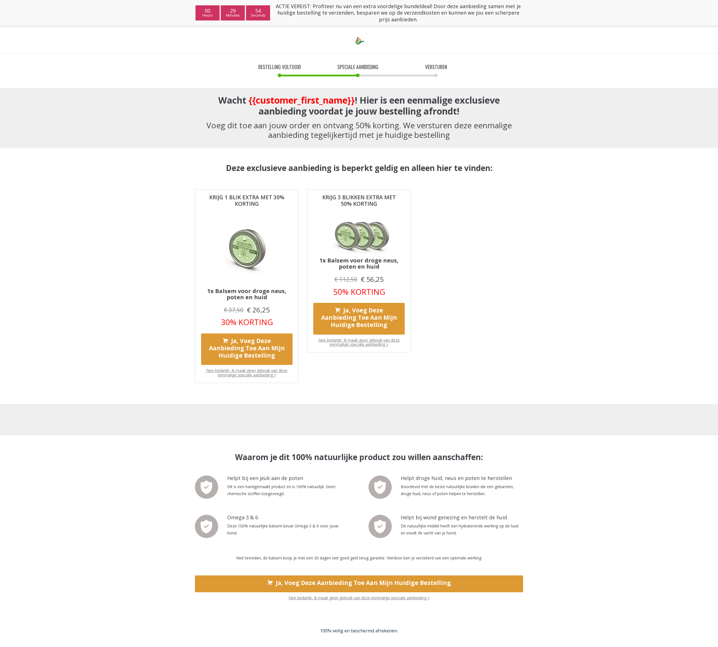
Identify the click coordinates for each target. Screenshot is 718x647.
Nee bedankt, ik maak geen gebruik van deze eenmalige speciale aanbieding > (246, 372)
